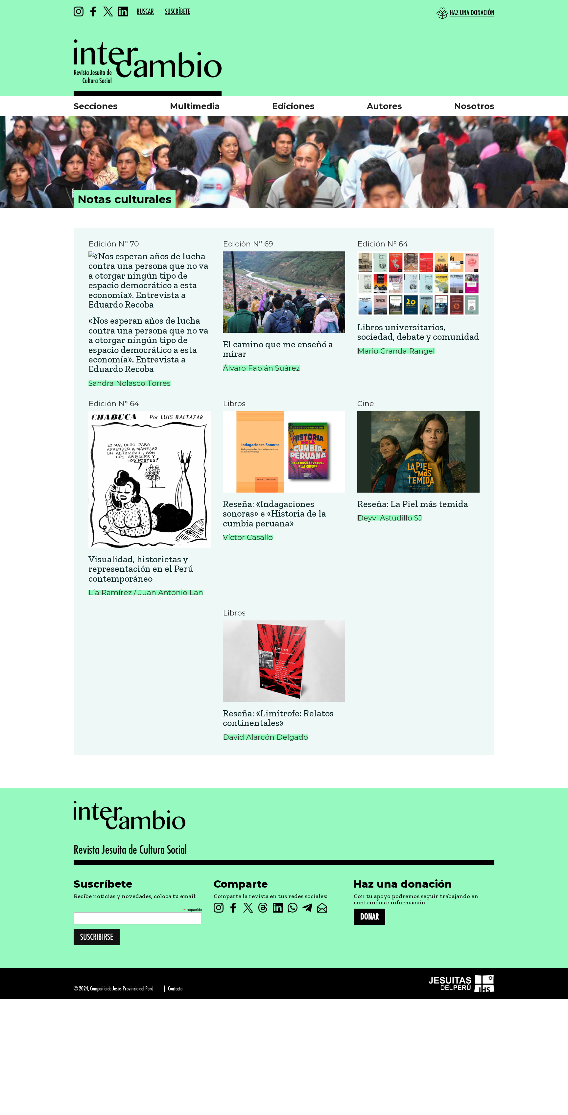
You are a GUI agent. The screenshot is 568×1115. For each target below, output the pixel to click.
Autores (384, 106)
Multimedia (195, 106)
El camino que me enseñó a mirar (278, 349)
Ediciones (293, 106)
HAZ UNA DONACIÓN (472, 13)
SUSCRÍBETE (177, 11)
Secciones (96, 106)
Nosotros (474, 106)
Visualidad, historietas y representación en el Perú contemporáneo (140, 568)
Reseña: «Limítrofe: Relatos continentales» (278, 718)
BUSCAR (145, 11)
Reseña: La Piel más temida (412, 504)
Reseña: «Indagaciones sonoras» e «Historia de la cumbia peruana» (274, 513)
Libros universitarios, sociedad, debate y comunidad (418, 332)
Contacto (175, 988)
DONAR (369, 917)
